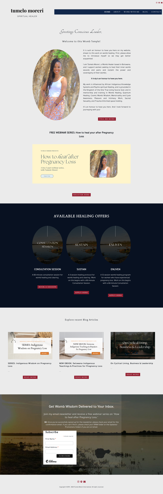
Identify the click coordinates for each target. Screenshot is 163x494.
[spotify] (159, 3)
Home (107, 12)
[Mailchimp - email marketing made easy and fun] (51, 463)
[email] (161, 3)
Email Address (52, 448)
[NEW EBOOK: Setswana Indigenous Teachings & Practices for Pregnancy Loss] (81, 345)
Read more (30, 377)
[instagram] (156, 3)
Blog (145, 12)
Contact (156, 12)
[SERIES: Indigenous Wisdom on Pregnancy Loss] (30, 345)
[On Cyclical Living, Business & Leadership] (132, 345)
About (117, 12)
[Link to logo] (27, 10)
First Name (50, 439)
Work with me (131, 12)
